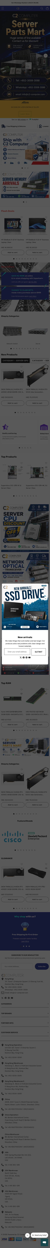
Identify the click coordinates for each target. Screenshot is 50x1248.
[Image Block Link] (25, 607)
